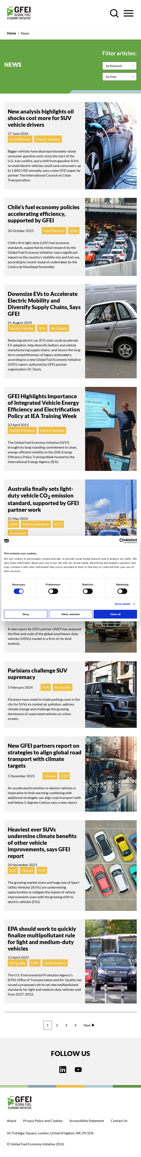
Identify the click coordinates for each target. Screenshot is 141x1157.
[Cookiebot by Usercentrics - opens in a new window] (122, 540)
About (11, 1121)
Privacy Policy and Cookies (43, 1121)
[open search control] (114, 13)
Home (11, 33)
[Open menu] (128, 13)
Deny (26, 614)
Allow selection (70, 614)
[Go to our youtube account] (78, 1070)
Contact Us (119, 1121)
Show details (122, 603)
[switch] (53, 592)
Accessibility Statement (86, 1121)
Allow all (115, 614)
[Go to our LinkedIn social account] (62, 1070)
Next (87, 1025)
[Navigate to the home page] (18, 13)
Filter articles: (119, 53)
